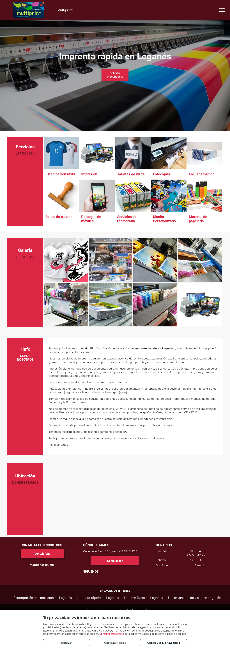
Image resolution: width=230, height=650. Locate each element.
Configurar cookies (115, 642)
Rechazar (66, 642)
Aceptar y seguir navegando (163, 642)
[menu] (222, 10)
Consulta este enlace (111, 633)
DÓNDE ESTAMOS (25, 482)
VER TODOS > (25, 153)
